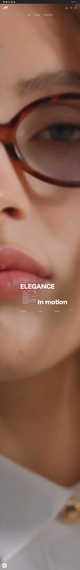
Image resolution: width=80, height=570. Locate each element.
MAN (29, 15)
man (40, 311)
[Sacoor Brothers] (5, 8)
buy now (23, 311)
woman (57, 311)
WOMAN (37, 15)
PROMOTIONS (48, 15)
